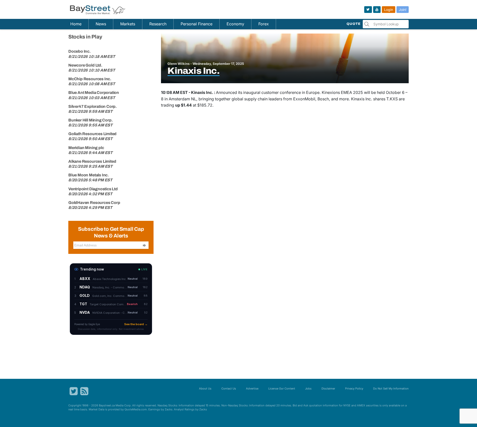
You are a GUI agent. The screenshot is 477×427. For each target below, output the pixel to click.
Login (388, 9)
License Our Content (281, 388)
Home (75, 23)
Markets (127, 23)
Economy (235, 23)
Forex (263, 23)
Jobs (308, 388)
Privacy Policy (354, 388)
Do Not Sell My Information (391, 388)
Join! (402, 9)
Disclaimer (328, 388)
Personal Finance (196, 23)
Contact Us (228, 388)
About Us (205, 388)
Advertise (252, 388)
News (101, 23)
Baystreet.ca (107, 405)
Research (157, 23)
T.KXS (392, 98)
